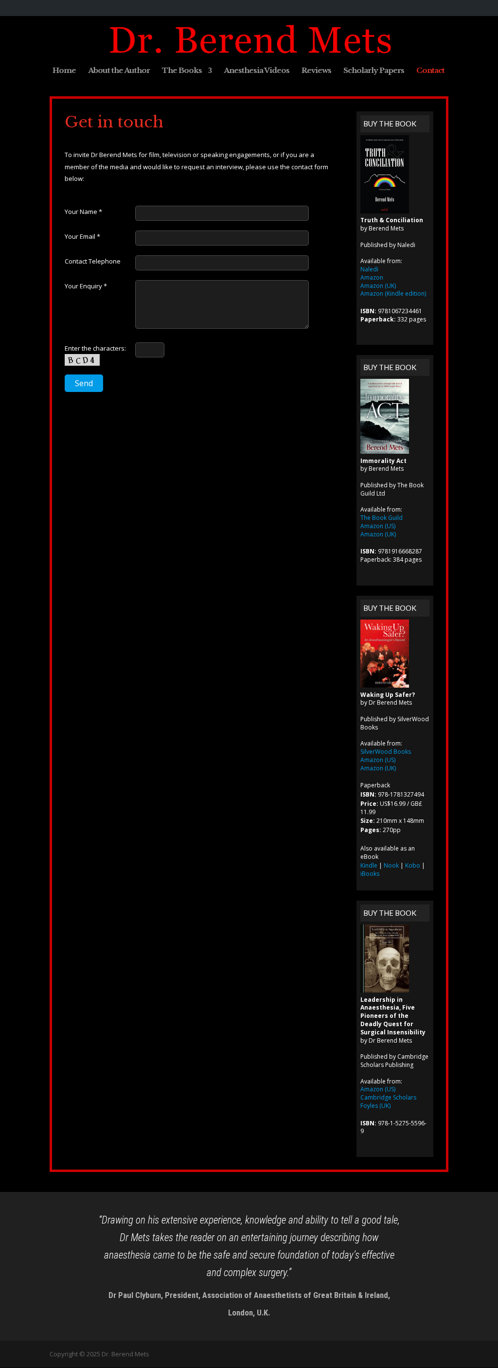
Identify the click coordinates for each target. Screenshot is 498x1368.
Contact (430, 71)
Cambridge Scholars (388, 1097)
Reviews (316, 71)
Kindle (368, 865)
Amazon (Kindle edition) (393, 293)
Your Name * (83, 211)
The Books (182, 71)
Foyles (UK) (375, 1106)
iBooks (369, 874)
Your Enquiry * (86, 286)
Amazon (371, 277)
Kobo (412, 865)
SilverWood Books (385, 751)
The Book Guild (381, 518)
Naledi (369, 269)
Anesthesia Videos (256, 71)
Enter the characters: (95, 348)
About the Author (119, 71)
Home (64, 71)
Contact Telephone (93, 261)
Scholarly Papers (373, 71)
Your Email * (82, 236)
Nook (391, 865)
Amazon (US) (377, 526)
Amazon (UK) (378, 286)
